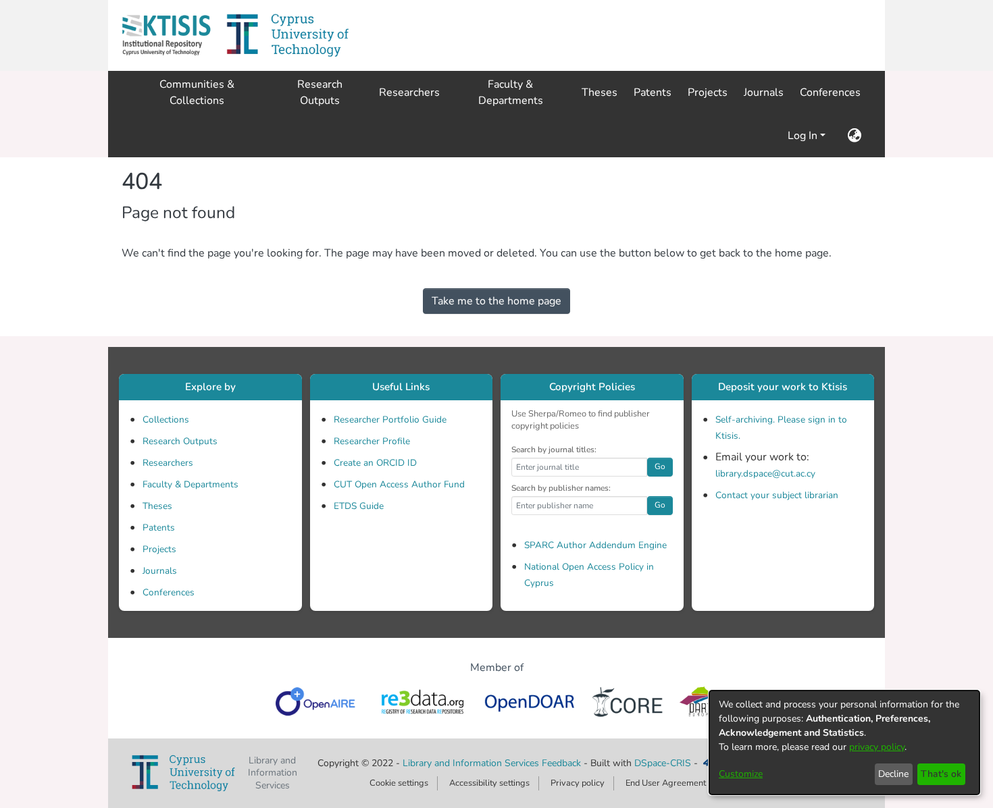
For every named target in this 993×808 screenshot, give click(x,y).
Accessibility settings (489, 783)
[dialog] (844, 742)
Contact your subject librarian (776, 495)
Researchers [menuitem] (409, 92)
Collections (166, 419)
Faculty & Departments (190, 484)
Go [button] (660, 466)
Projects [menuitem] (708, 92)
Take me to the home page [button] (496, 301)
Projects (159, 549)
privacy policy (877, 746)
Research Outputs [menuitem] (319, 92)
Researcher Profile (372, 441)
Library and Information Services (472, 763)
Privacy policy (578, 783)
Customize (741, 773)
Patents (159, 527)
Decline (893, 773)
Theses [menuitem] (599, 92)
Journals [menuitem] (764, 92)
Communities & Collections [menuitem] (196, 92)
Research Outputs (180, 441)
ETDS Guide (359, 506)
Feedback (561, 763)
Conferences (169, 592)
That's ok (941, 773)
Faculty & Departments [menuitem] (510, 92)
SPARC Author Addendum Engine (595, 545)
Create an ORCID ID (375, 462)
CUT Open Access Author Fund (399, 484)
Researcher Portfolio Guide (390, 419)
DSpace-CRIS (662, 763)
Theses (157, 506)
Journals (160, 570)
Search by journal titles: (553, 449)
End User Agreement (666, 783)
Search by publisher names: (561, 488)
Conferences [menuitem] (830, 92)
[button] (166, 35)
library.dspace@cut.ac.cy (765, 473)
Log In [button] (804, 135)
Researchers (168, 462)
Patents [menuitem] (652, 92)
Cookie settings (399, 783)
